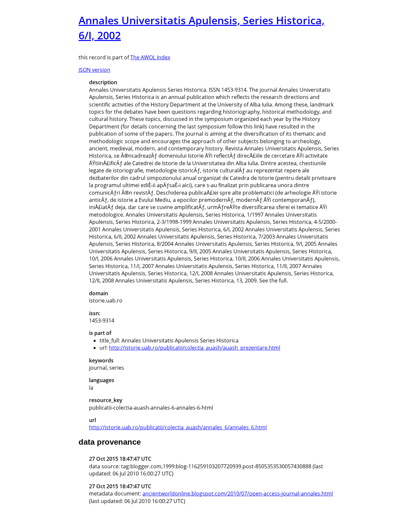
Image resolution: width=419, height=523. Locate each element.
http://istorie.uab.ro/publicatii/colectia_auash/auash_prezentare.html (194, 347)
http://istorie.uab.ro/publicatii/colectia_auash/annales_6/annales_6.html (178, 427)
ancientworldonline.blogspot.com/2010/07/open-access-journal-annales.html (237, 493)
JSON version (94, 69)
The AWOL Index (150, 57)
